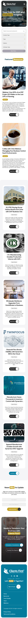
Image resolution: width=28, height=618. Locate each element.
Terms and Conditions (9, 614)
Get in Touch (12, 586)
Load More (12, 473)
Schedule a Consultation (12, 545)
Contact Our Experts (12, 550)
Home (5, 594)
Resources (6, 596)
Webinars (6, 603)
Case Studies (7, 598)
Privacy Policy (7, 612)
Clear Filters (13, 51)
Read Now (12, 114)
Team (5, 600)
